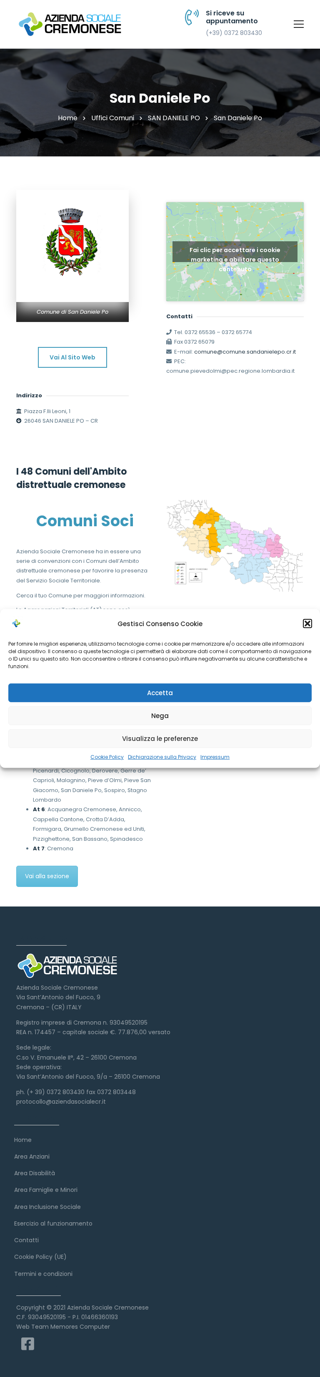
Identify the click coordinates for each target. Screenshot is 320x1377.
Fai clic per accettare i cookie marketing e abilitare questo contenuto (235, 254)
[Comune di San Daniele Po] (72, 246)
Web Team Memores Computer (63, 1327)
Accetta (160, 692)
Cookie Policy (107, 756)
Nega (160, 715)
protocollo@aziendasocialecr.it (61, 1101)
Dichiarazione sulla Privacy (162, 756)
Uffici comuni (112, 118)
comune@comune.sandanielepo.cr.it (245, 352)
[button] (307, 623)
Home (68, 118)
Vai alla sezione (47, 876)
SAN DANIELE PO (174, 118)
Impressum (215, 756)
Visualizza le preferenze (160, 738)
